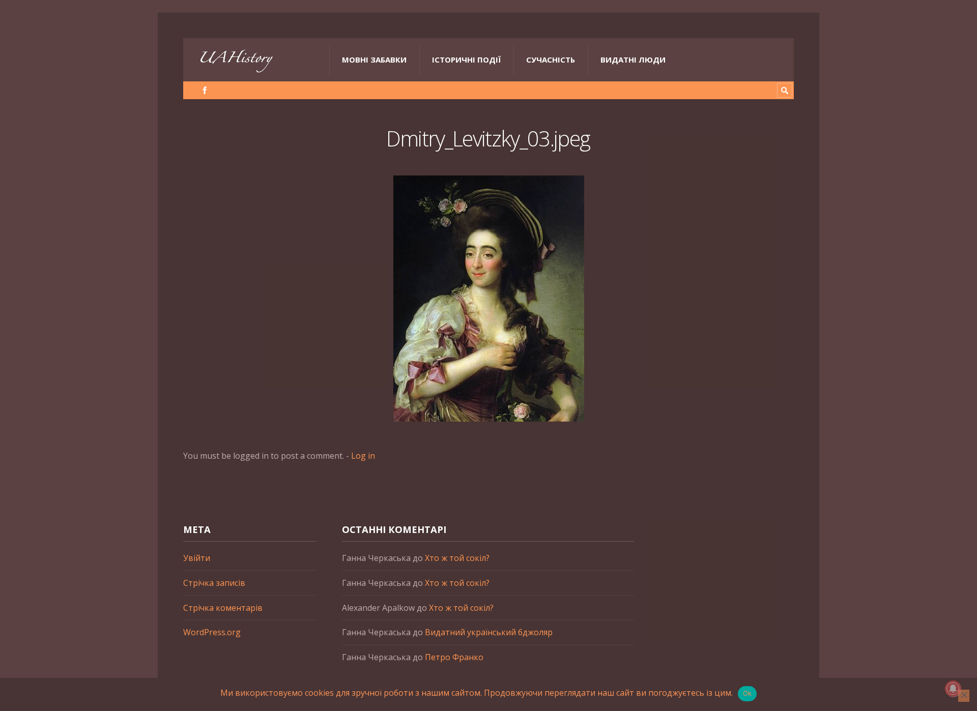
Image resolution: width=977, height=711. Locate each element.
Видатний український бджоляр (489, 632)
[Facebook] (205, 90)
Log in (363, 455)
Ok (747, 693)
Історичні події (466, 59)
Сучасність (550, 59)
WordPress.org (212, 632)
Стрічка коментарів (223, 607)
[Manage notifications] (953, 688)
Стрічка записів (214, 582)
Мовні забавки (374, 59)
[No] (963, 696)
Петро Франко (454, 657)
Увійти (196, 558)
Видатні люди (633, 59)
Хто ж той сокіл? (457, 558)
